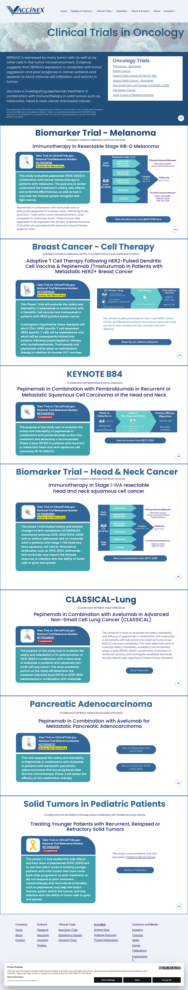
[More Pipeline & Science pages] (92, 11)
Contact (20, 939)
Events (136, 945)
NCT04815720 (45, 413)
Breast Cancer (122, 71)
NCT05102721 (47, 744)
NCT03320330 (50, 847)
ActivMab (100, 924)
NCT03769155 (44, 162)
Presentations (139, 958)
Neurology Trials (68, 929)
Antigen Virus (101, 929)
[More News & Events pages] (149, 11)
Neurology (43, 935)
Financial (137, 935)
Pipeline (41, 945)
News (135, 939)
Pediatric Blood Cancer (141, 857)
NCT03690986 (45, 514)
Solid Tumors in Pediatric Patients (133, 94)
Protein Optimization (106, 939)
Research (42, 929)
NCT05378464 (46, 291)
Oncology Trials (67, 939)
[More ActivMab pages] (127, 11)
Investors (137, 929)
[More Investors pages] (174, 11)
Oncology (42, 939)
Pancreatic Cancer (124, 90)
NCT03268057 (45, 637)
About (18, 935)
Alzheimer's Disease (70, 935)
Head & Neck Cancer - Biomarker (133, 80)
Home (19, 929)
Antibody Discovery (105, 934)
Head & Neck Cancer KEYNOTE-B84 (135, 75)
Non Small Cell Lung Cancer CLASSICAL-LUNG (141, 85)
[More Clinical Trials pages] (112, 11)
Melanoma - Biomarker (127, 66)
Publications (139, 950)
